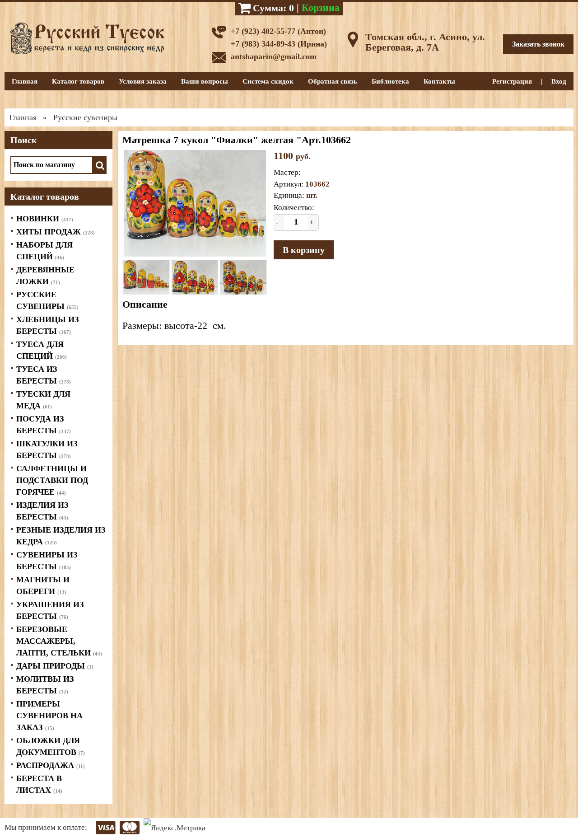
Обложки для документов (50, 746)
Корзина (321, 7)
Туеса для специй (41, 350)
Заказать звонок (538, 44)
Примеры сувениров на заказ (49, 715)
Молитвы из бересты (45, 684)
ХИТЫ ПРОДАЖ (55, 231)
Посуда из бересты (43, 424)
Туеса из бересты (43, 375)
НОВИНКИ (44, 218)
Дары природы (54, 665)
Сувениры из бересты (47, 560)
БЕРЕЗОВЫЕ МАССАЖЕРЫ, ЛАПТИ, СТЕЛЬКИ (59, 641)
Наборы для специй (44, 250)
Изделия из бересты (42, 511)
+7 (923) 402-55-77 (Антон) (278, 31)
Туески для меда (43, 399)
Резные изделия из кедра (61, 535)
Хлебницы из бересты (47, 325)
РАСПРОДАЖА (50, 765)
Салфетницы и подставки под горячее (52, 480)
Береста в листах (39, 784)
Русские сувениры (47, 300)
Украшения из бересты (50, 610)
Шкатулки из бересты (47, 449)
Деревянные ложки (45, 275)
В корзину (304, 250)
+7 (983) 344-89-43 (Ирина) (279, 43)
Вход (558, 81)
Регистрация (512, 81)
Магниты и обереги (43, 585)
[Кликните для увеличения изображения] (194, 203)
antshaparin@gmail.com (274, 56)
